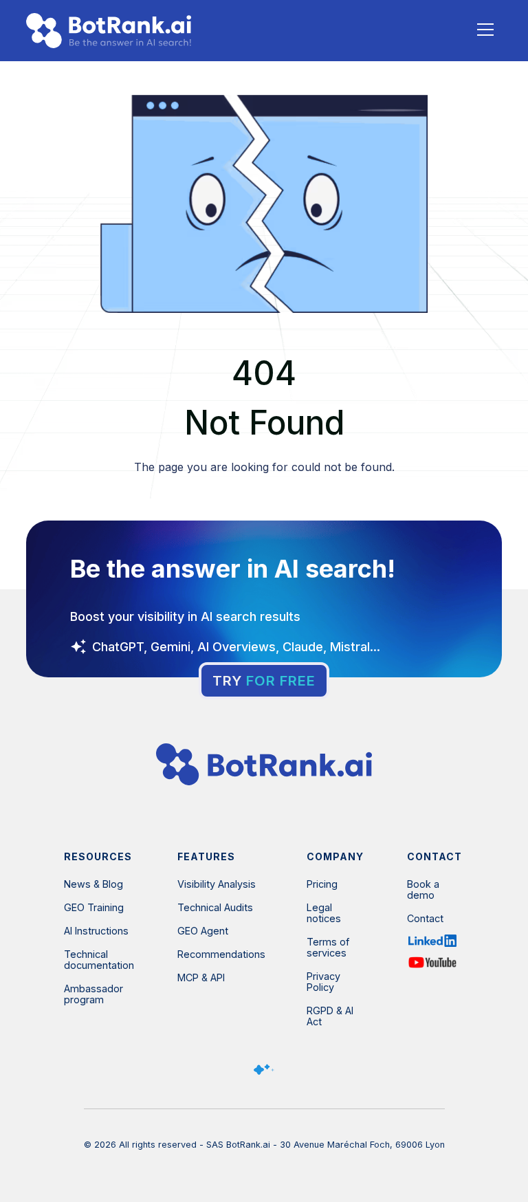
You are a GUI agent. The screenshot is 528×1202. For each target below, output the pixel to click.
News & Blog (93, 884)
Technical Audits (215, 907)
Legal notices (324, 913)
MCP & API (201, 977)
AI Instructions (96, 931)
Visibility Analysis (216, 884)
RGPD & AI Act (330, 1016)
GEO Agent (202, 931)
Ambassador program (93, 994)
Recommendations (221, 954)
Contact (425, 918)
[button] (485, 29)
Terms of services (328, 948)
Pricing (322, 884)
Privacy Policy (323, 982)
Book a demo (423, 890)
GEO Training (94, 907)
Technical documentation (99, 960)
